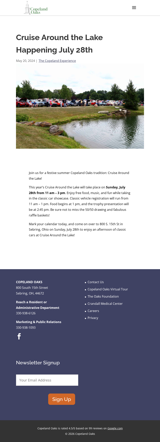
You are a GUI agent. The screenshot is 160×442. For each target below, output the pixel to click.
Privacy (93, 318)
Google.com (115, 428)
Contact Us (96, 282)
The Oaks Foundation (103, 296)
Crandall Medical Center (105, 303)
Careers (93, 311)
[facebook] (19, 339)
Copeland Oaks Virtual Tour (108, 289)
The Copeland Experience (57, 61)
